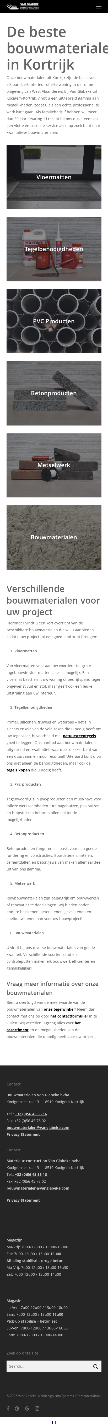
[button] (98, 6)
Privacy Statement (23, 1134)
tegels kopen (18, 769)
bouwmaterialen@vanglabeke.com (38, 1127)
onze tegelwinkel (59, 1009)
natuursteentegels (79, 735)
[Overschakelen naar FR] (54, 1422)
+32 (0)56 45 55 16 (31, 1113)
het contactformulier (69, 1016)
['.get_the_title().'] (54, 177)
